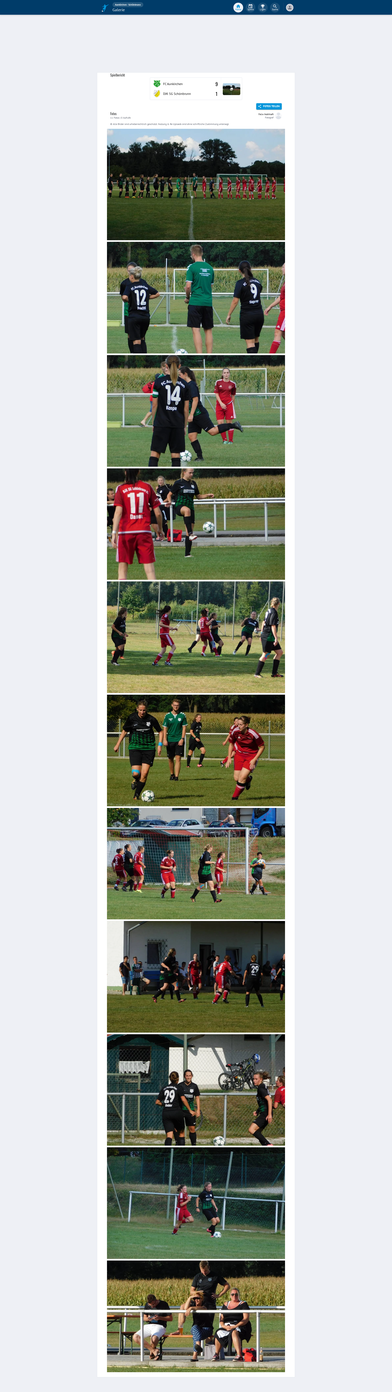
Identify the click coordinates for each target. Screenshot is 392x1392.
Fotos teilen (271, 106)
